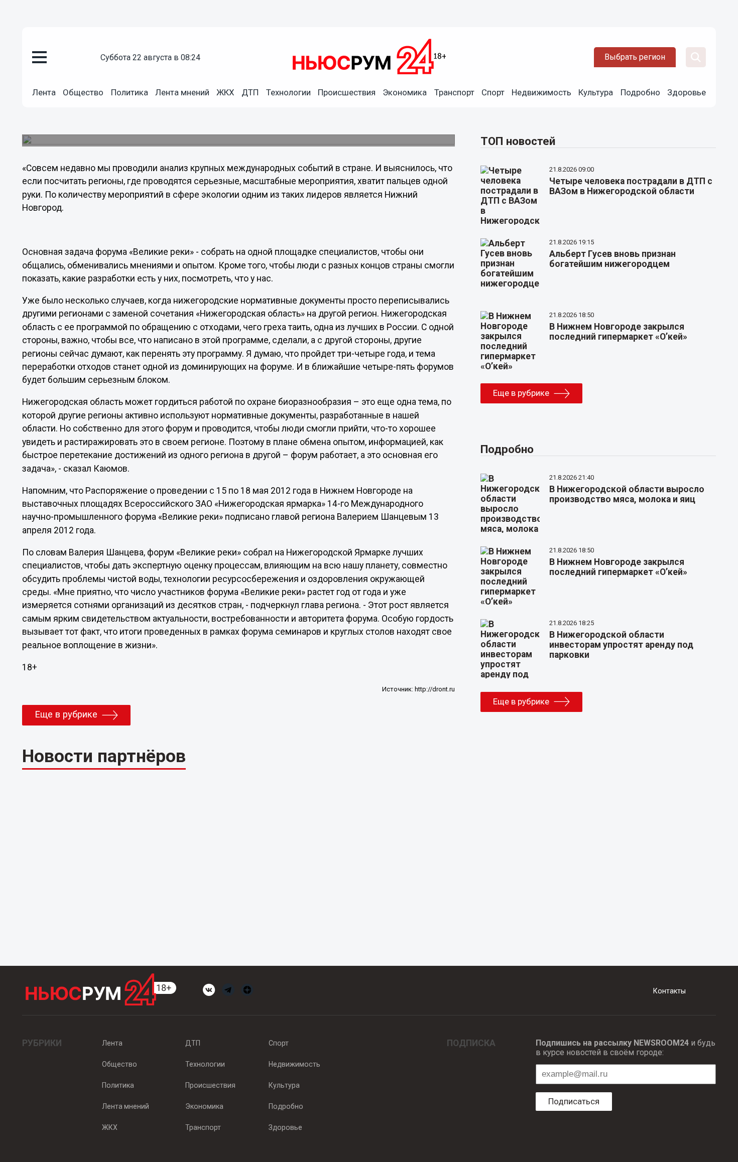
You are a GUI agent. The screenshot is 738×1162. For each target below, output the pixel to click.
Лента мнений (182, 92)
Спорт (493, 92)
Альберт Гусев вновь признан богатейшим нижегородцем (612, 259)
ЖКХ (225, 92)
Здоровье (686, 92)
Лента (44, 92)
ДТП (250, 92)
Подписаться (573, 1101)
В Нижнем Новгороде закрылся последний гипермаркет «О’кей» (618, 332)
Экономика (405, 92)
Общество (83, 92)
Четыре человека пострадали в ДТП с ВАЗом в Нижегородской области (630, 186)
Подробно (640, 92)
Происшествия (347, 92)
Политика (129, 92)
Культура (595, 92)
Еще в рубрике (66, 714)
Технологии (288, 92)
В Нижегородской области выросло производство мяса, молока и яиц (626, 494)
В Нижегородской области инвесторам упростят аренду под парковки (621, 645)
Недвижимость (541, 92)
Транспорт (454, 92)
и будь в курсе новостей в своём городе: (625, 1047)
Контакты (669, 991)
